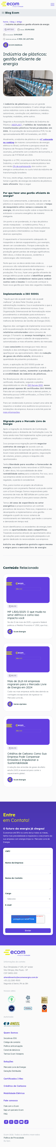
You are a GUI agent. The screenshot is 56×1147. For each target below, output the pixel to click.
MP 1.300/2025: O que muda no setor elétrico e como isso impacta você (26, 615)
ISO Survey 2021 (35, 385)
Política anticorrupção (13, 1046)
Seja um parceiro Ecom (14, 1110)
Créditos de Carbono (15, 1086)
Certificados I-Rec (13, 1078)
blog (12, 22)
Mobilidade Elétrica (14, 1093)
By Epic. (7, 1141)
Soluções (8, 1061)
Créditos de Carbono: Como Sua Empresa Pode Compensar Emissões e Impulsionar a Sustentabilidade (26, 758)
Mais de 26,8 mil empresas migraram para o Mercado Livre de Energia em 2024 (26, 684)
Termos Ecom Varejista (14, 1054)
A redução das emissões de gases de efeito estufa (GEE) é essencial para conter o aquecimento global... (26, 770)
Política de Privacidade (14, 1138)
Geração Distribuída (12, 1071)
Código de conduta (12, 1042)
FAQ (5, 1114)
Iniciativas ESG (10, 1038)
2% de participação (22, 166)
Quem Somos (11, 1032)
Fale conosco (11, 1100)
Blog (13, 606)
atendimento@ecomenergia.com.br (21, 977)
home (5, 22)
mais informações (11, 412)
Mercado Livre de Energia (15, 1067)
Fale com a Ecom (11, 1106)
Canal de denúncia (12, 1050)
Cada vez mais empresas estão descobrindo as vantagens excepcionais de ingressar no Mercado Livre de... (27, 694)
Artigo (19, 22)
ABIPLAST (17, 125)
